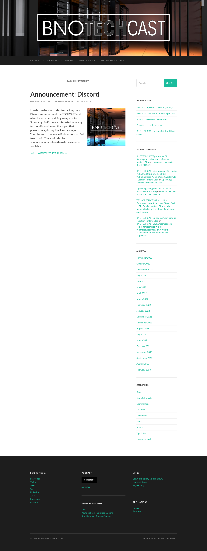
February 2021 (143, 346)
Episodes (140, 409)
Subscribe (89, 480)
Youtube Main (88, 512)
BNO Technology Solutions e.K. (148, 478)
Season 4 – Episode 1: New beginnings (154, 107)
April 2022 (141, 293)
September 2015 (144, 358)
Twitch (85, 509)
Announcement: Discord (64, 94)
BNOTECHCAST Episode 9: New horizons (156, 193)
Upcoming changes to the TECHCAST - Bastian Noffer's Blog (155, 190)
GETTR (33, 488)
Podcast (140, 427)
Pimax (136, 507)
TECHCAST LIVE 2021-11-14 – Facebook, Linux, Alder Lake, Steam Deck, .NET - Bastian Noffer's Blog (156, 203)
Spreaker (86, 486)
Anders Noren (162, 538)
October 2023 (143, 263)
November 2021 (144, 322)
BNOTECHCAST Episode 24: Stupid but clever (155, 132)
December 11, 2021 (40, 101)
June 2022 (141, 281)
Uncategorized (143, 439)
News (139, 421)
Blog (138, 392)
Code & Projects (144, 397)
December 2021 (144, 316)
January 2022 (143, 310)
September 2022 (144, 269)
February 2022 (143, 304)
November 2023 (144, 257)
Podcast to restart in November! (152, 119)
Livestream (141, 415)
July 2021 (141, 334)
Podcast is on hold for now (149, 125)
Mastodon (35, 478)
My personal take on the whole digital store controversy (155, 209)
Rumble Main (88, 516)
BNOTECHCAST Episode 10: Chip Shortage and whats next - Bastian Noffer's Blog (152, 159)
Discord (34, 502)
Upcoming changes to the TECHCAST (154, 181)
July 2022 (141, 275)
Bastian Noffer (64, 101)
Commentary (142, 403)
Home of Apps (140, 482)
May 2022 (141, 287)
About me (35, 60)
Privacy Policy (87, 60)
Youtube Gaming (105, 512)
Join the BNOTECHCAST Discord (49, 153)
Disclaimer (52, 60)
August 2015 (142, 363)
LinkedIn (34, 492)
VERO (33, 485)
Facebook (35, 499)
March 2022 (142, 299)
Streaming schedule (112, 60)
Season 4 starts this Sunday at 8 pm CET (155, 113)
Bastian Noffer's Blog (50, 538)
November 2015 (144, 352)
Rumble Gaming (104, 516)
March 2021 (142, 340)
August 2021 (142, 328)
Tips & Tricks (142, 433)
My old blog (138, 485)
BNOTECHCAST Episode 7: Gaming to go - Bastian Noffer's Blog (156, 219)
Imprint (68, 60)
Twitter (33, 482)
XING (33, 495)
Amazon (137, 511)
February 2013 (143, 369)
